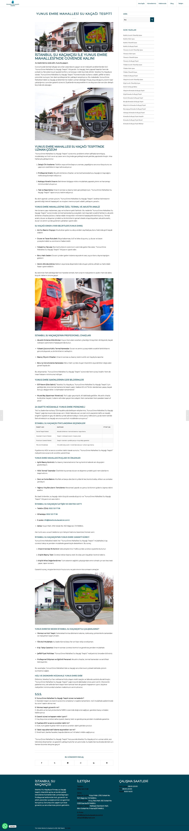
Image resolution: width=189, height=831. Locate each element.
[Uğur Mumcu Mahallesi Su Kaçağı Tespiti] (187, 415)
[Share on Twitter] (54, 763)
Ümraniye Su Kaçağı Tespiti (131, 61)
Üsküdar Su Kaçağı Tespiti (130, 76)
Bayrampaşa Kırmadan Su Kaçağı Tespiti (134, 109)
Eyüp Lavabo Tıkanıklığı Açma (131, 83)
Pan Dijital (67, 828)
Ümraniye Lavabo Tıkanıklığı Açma (133, 50)
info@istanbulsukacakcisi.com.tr (57, 520)
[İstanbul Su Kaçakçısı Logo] (13, 3)
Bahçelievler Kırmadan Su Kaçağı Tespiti (134, 105)
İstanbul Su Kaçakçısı (56, 55)
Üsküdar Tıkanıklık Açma (130, 72)
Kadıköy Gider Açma (129, 39)
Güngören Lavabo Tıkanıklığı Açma (133, 79)
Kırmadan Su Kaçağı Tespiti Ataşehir (133, 116)
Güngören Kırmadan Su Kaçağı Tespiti (134, 90)
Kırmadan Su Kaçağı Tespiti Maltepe (133, 124)
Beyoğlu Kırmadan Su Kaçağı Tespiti (133, 101)
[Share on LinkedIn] (93, 763)
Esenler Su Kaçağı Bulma (130, 87)
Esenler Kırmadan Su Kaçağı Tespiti (133, 98)
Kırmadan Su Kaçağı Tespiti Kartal (133, 120)
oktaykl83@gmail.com (86, 818)
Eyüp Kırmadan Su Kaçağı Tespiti (132, 94)
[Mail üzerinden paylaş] (106, 763)
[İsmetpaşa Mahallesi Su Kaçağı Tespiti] (1, 415)
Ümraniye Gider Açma (129, 54)
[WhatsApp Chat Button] (5, 826)
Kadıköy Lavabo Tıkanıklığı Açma (132, 35)
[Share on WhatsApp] (80, 763)
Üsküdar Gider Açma (129, 68)
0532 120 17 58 (54, 508)
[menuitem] (141, 3)
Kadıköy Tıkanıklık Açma (130, 42)
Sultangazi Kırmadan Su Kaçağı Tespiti (134, 112)
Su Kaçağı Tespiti (85, 146)
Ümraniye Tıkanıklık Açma (130, 57)
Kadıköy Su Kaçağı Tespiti (130, 46)
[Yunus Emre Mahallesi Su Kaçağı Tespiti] (74, 37)
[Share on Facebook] (41, 763)
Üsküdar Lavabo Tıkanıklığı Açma (132, 65)
